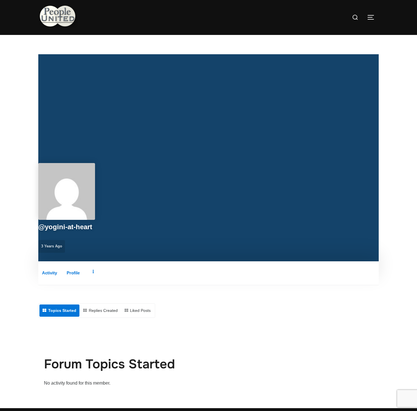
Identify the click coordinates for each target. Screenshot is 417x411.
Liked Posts (140, 310)
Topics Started (62, 310)
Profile (73, 272)
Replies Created (103, 310)
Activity (49, 272)
